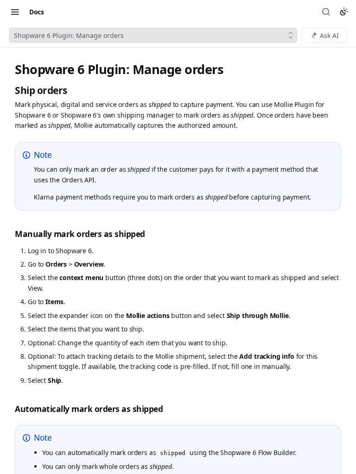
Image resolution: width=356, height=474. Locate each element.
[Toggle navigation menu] (14, 11)
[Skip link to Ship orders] (9, 90)
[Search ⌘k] (326, 11)
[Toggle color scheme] (344, 11)
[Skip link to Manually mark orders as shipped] (9, 234)
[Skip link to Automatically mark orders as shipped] (9, 409)
